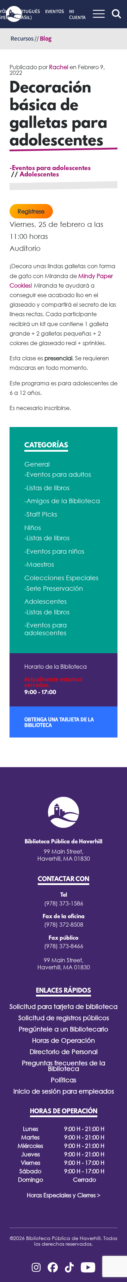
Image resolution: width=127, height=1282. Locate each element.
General (37, 464)
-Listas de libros (46, 488)
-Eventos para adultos (57, 474)
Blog (46, 38)
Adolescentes (39, 175)
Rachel (58, 67)
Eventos (54, 11)
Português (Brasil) (27, 14)
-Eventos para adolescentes (50, 168)
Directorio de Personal (64, 1051)
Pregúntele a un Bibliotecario (63, 1029)
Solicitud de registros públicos (63, 1018)
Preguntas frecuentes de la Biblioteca (63, 1065)
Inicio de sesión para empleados (63, 1091)
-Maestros (39, 564)
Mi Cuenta (77, 14)
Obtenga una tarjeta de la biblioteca (59, 722)
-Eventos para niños (54, 551)
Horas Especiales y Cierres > (64, 1195)
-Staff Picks (40, 514)
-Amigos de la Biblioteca (62, 501)
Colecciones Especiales (61, 578)
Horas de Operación (63, 1040)
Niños (32, 527)
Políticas (63, 1080)
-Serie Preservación (53, 588)
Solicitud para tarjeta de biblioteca (63, 1006)
